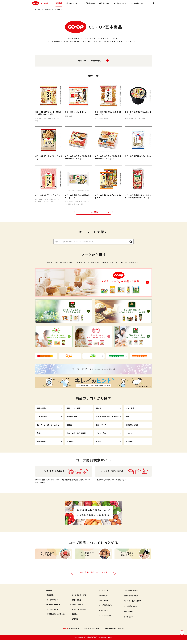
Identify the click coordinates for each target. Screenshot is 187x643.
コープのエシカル (119, 3)
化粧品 (98, 441)
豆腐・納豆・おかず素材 (76, 433)
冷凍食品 (70, 441)
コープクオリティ (53, 600)
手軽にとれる (76, 600)
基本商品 (50, 595)
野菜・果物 (41, 408)
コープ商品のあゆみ (131, 590)
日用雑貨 (129, 441)
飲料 (39, 433)
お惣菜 (69, 425)
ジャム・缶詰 (101, 433)
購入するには (104, 3)
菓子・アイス (101, 425)
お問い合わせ (128, 611)
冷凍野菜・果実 (132, 425)
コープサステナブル (79, 595)
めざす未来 (104, 600)
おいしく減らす (77, 604)
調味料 (98, 408)
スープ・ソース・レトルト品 (48, 425)
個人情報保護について (113, 628)
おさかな (129, 433)
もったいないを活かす (80, 609)
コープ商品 (44, 3)
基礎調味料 (41, 441)
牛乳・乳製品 (42, 416)
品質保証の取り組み (131, 595)
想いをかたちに (72, 3)
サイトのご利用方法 (91, 628)
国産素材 (75, 614)
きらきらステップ (53, 604)
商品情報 (59, 3)
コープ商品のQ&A (136, 3)
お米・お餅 (130, 408)
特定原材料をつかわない (56, 614)
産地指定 (75, 619)
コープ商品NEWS (88, 3)
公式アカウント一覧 (93, 572)
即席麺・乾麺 (72, 416)
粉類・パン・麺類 (74, 408)
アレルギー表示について (132, 601)
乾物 (127, 416)
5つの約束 (104, 595)
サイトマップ (128, 617)
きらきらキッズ (52, 609)
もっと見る (93, 212)
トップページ (39, 10)
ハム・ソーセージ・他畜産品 (107, 416)
